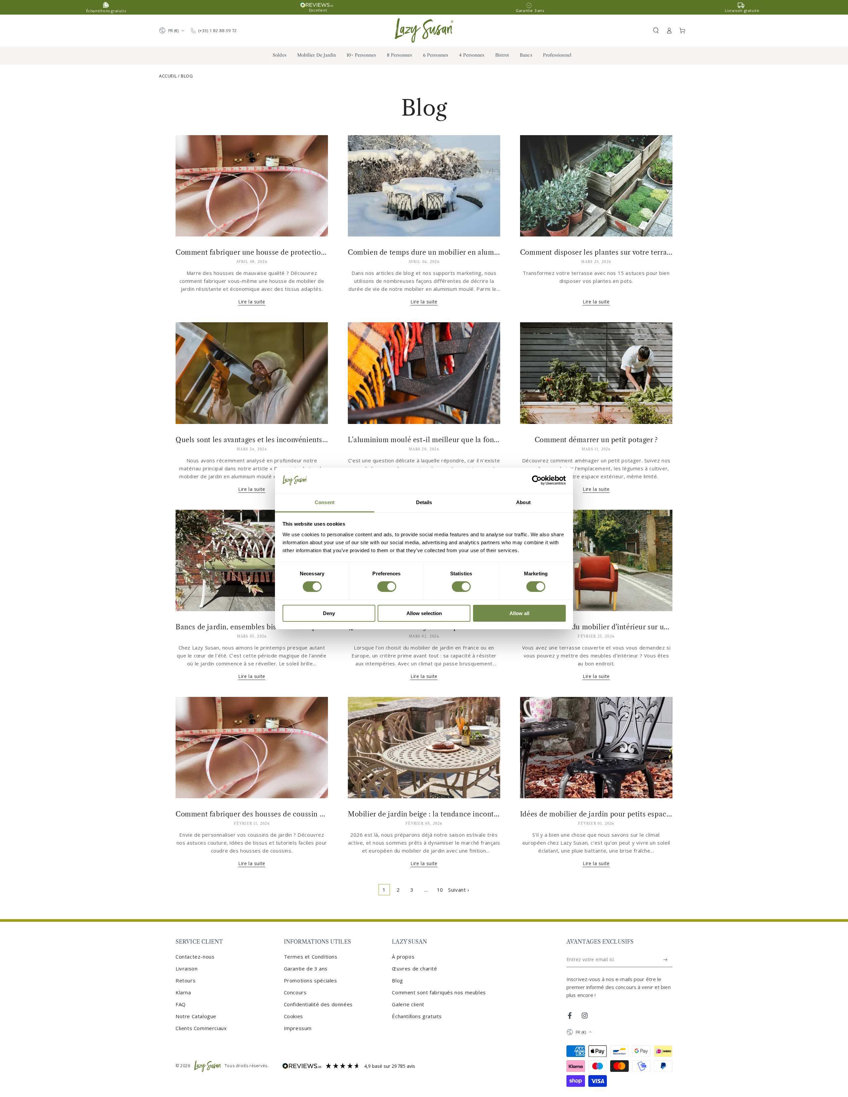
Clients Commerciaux (201, 1028)
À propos (403, 956)
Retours (185, 980)
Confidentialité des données (318, 1004)
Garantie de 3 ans (306, 968)
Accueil (168, 76)
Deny (329, 613)
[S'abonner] (665, 959)
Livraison (186, 968)
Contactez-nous (195, 956)
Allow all (519, 613)
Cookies (293, 1016)
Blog (187, 76)
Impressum (298, 1028)
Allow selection (424, 613)
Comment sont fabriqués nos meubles (439, 992)
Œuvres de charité (414, 968)
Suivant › (458, 889)
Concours (295, 992)
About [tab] (523, 502)
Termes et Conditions (311, 956)
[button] (655, 30)
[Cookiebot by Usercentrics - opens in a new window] (537, 480)
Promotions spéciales (310, 980)
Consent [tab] (325, 502)
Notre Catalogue (196, 1016)
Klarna (183, 992)
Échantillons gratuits (417, 1016)
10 (440, 889)
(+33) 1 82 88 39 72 (217, 30)
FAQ (181, 1004)
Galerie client (408, 1004)
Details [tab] (424, 502)
